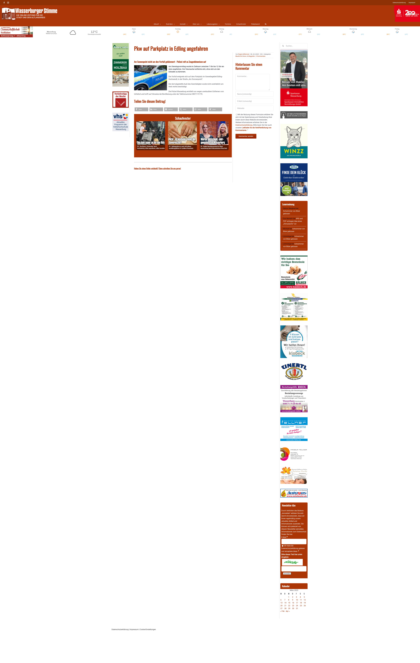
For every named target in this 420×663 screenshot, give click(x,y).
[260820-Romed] (214, 122)
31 (297, 608)
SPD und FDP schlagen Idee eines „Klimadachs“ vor (293, 221)
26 (305, 606)
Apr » (288, 611)
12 (305, 600)
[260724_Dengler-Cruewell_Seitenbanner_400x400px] (294, 294)
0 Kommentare (260, 56)
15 (289, 603)
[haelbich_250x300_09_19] (294, 257)
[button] (265, 24)
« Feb (282, 611)
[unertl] (294, 364)
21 (285, 606)
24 (297, 606)
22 (289, 606)
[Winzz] (294, 125)
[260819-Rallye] (150, 122)
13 (281, 603)
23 (293, 606)
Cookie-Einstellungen (148, 629)
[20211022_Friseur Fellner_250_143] (294, 447)
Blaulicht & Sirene (240, 56)
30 (293, 608)
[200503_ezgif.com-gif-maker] (294, 327)
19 (305, 603)
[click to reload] (292, 562)
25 (301, 606)
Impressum (134, 629)
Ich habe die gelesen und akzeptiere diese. (293, 548)
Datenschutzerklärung (289, 548)
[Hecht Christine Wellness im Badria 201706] (294, 468)
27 (281, 608)
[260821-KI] (182, 122)
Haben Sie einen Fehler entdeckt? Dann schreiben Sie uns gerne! (157, 168)
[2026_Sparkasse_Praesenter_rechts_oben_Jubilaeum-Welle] (407, 6)
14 (285, 603)
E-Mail (284, 537)
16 (293, 603)
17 (297, 603)
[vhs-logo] (120, 114)
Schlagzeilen (251, 56)
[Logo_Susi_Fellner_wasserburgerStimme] (294, 418)
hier (291, 534)
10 (297, 600)
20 (281, 606)
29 (289, 608)
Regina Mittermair (243, 54)
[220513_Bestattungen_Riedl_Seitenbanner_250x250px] (294, 386)
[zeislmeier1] (294, 490)
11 (301, 600)
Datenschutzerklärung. (244, 125)
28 (285, 608)
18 (301, 603)
